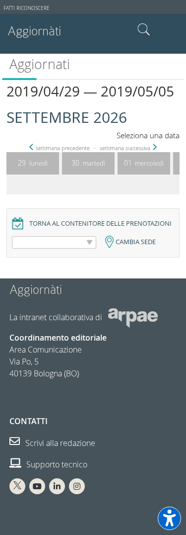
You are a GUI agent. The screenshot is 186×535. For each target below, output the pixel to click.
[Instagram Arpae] (77, 486)
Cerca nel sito (143, 29)
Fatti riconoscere (26, 8)
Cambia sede (136, 242)
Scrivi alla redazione (59, 443)
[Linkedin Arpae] (57, 486)
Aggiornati (39, 64)
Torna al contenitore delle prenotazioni (100, 223)
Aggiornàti (34, 31)
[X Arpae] (17, 486)
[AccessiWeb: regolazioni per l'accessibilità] (169, 518)
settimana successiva (125, 148)
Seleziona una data (148, 135)
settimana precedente (62, 148)
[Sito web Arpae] (133, 317)
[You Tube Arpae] (37, 486)
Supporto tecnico (55, 464)
